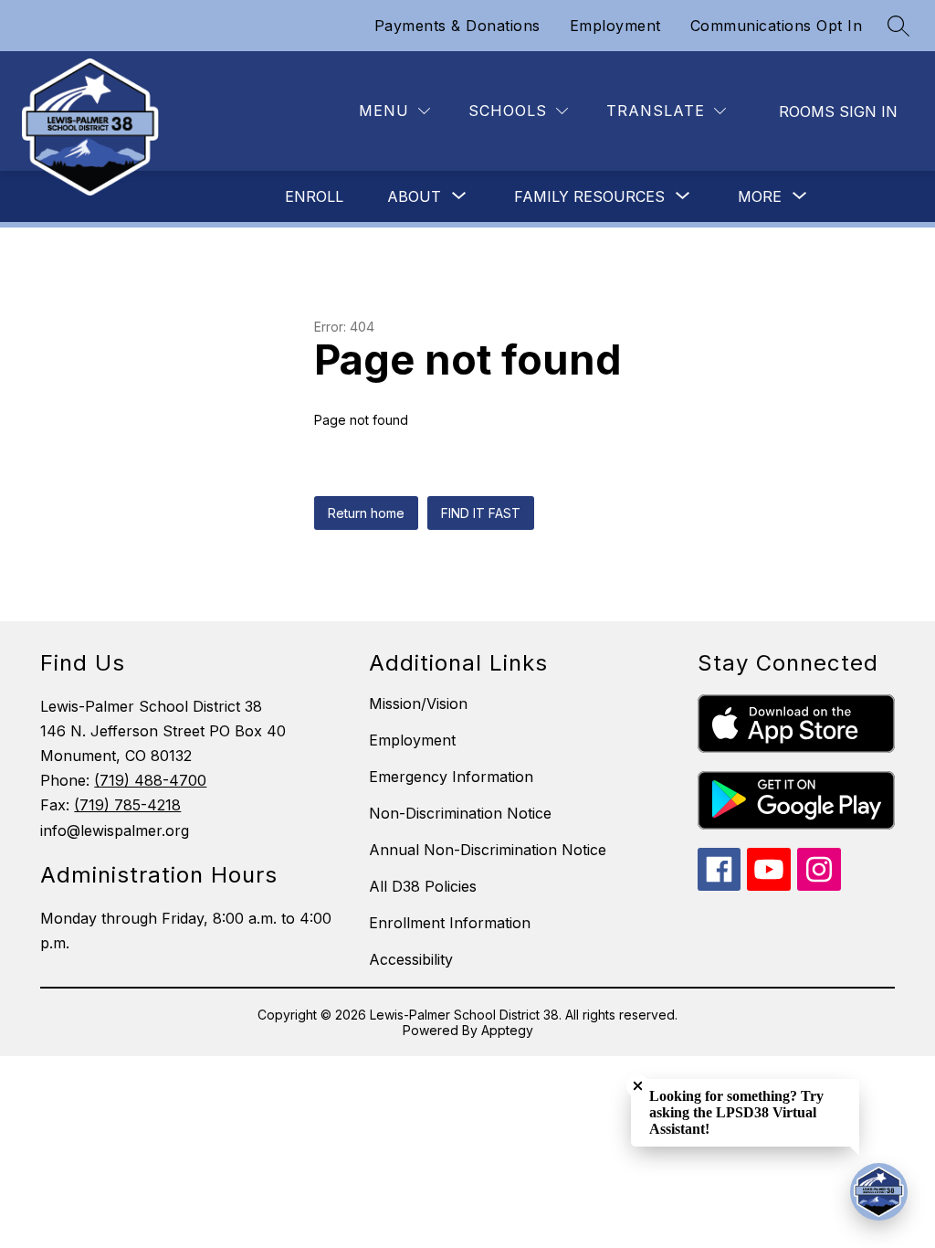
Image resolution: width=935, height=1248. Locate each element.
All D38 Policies (423, 886)
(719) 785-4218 (127, 805)
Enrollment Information (450, 923)
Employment (615, 25)
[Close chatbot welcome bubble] (637, 1085)
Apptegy (507, 1030)
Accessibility (411, 959)
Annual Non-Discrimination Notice (487, 850)
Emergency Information (451, 776)
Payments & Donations (457, 25)
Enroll (314, 196)
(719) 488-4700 (150, 780)
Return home (366, 513)
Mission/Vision (418, 703)
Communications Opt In (776, 25)
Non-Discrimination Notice (460, 813)
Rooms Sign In (838, 111)
